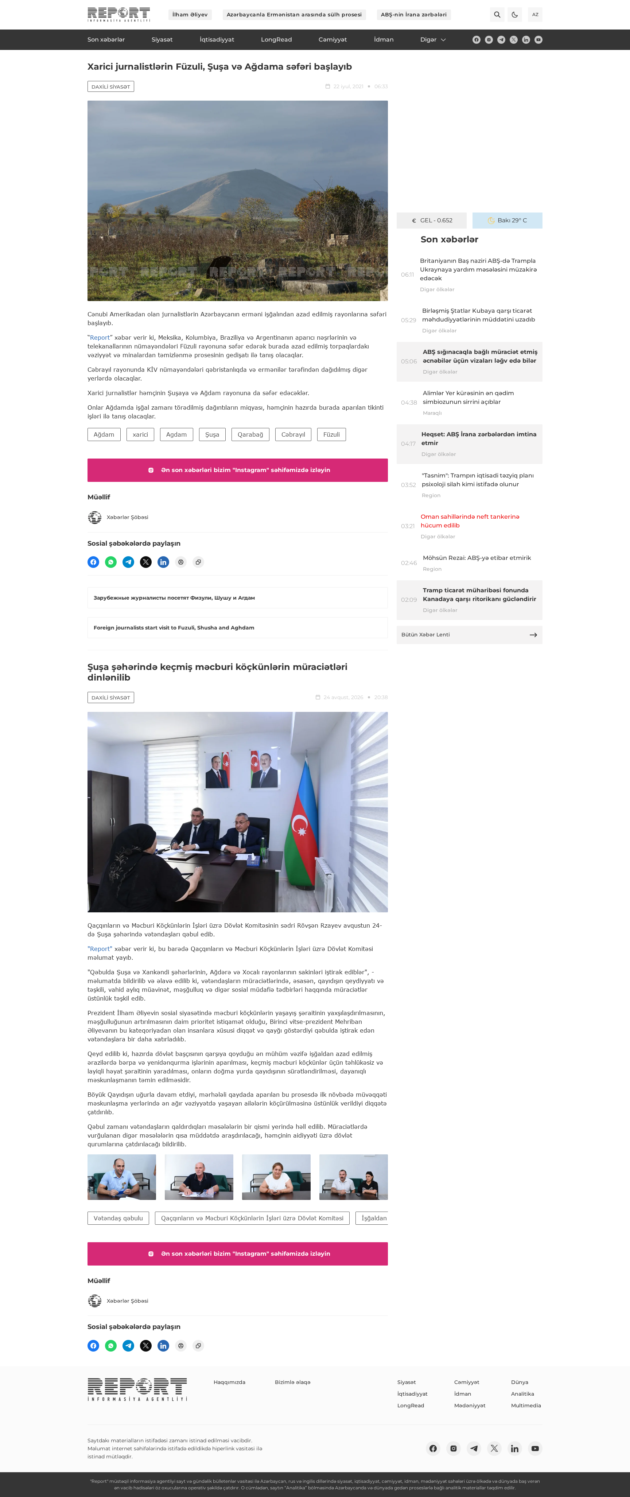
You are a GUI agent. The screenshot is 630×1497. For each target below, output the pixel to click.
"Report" (100, 948)
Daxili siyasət (111, 87)
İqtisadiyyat (412, 1394)
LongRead (410, 1405)
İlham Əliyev (190, 14)
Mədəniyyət (470, 1405)
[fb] (476, 40)
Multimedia (526, 1405)
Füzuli (331, 434)
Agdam (176, 434)
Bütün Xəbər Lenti (425, 634)
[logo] (119, 14)
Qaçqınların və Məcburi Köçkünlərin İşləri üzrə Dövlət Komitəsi (252, 1218)
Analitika (522, 1394)
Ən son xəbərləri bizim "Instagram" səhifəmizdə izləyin (245, 470)
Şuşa (212, 434)
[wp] (111, 562)
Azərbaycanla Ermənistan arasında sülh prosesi (294, 14)
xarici (140, 434)
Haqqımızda (229, 1382)
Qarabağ (250, 434)
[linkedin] (526, 40)
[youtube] (538, 40)
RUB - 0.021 (436, 220)
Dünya (519, 1382)
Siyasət (406, 1382)
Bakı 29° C (512, 220)
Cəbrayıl (293, 434)
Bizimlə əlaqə (293, 1382)
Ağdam (104, 434)
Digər (428, 39)
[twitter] (514, 40)
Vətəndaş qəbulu (118, 1218)
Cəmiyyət (466, 1382)
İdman (462, 1394)
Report (100, 337)
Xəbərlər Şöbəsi (127, 517)
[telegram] (501, 40)
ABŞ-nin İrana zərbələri (414, 14)
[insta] (489, 40)
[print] (181, 562)
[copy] (198, 562)
